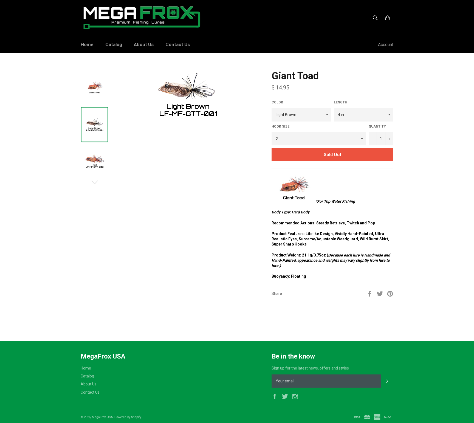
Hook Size (280, 126)
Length (340, 102)
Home (87, 44)
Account (385, 44)
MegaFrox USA (102, 417)
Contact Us (177, 44)
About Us (144, 44)
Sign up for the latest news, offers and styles (310, 368)
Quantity (377, 126)
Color (277, 102)
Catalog (113, 44)
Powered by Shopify (127, 417)
